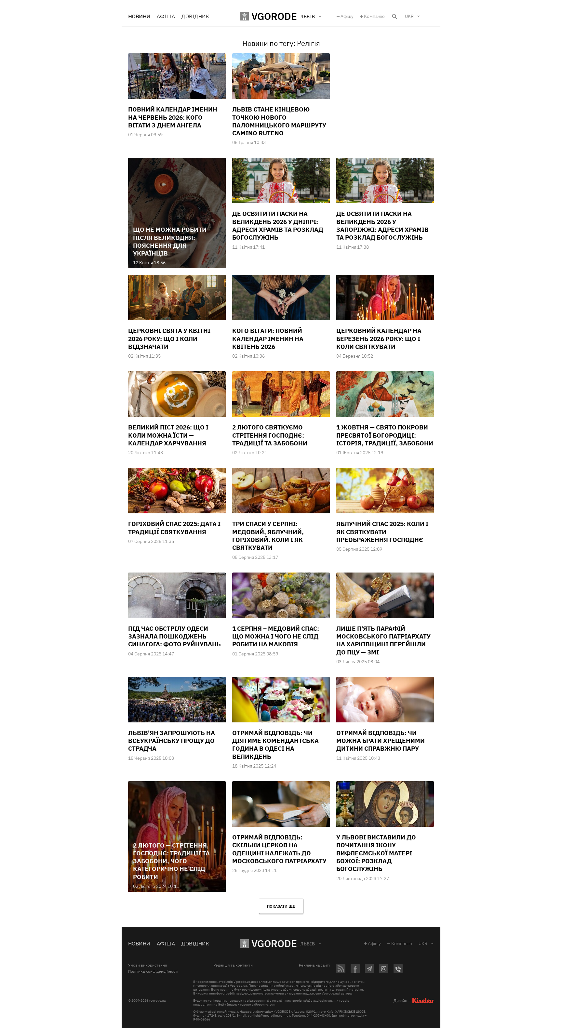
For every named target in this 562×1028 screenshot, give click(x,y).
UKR (409, 16)
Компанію (374, 16)
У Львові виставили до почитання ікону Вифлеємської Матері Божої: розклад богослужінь (376, 853)
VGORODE (274, 943)
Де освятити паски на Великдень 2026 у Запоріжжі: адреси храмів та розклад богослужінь (382, 225)
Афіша (166, 16)
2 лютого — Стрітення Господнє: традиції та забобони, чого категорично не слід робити (171, 861)
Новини (139, 16)
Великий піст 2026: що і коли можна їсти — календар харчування (168, 435)
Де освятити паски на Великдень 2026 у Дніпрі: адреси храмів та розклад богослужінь (277, 225)
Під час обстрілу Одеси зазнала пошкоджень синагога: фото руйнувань (174, 636)
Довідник (195, 16)
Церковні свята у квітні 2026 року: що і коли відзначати (169, 338)
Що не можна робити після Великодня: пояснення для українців (170, 241)
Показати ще (281, 906)
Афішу (347, 16)
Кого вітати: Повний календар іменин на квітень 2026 (267, 338)
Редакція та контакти (233, 965)
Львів (307, 944)
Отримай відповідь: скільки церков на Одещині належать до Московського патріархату (279, 849)
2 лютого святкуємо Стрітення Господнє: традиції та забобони (269, 435)
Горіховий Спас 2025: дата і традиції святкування (174, 527)
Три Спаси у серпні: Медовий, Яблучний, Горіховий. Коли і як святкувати (268, 535)
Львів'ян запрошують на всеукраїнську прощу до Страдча (171, 741)
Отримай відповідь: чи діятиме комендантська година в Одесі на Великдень (275, 744)
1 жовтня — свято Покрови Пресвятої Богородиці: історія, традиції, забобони (384, 435)
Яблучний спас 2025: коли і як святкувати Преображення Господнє (382, 532)
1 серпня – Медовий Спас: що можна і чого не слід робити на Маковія (275, 636)
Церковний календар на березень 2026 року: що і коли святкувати (378, 338)
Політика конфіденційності (153, 971)
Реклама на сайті (314, 965)
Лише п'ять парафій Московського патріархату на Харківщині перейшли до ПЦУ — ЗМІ (383, 640)
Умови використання (147, 965)
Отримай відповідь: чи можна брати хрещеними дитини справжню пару (380, 741)
